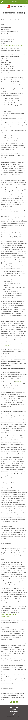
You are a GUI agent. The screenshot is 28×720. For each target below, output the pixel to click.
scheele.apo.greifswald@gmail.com (12, 45)
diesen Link (18, 382)
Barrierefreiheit (14, 711)
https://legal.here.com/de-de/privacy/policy (9, 615)
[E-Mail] (14, 702)
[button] (14, 2)
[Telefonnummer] (11, 702)
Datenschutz (14, 707)
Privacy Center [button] (14, 714)
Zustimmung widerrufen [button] (14, 716)
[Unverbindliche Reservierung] (17, 702)
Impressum (14, 709)
